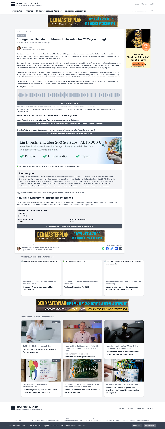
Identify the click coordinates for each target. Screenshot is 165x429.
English (152, 4)
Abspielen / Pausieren (69, 103)
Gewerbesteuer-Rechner (49, 11)
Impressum (150, 408)
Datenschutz (140, 408)
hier (50, 205)
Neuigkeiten (17, 11)
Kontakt (136, 4)
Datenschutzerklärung (77, 426)
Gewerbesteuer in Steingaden (79, 205)
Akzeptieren (149, 426)
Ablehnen (137, 426)
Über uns (144, 4)
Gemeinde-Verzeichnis (75, 11)
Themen (29, 11)
